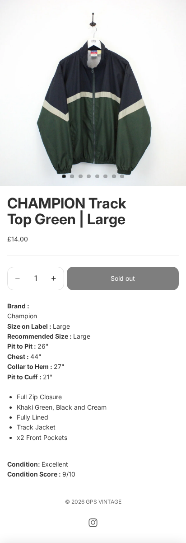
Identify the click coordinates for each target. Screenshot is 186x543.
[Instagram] (93, 522)
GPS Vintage (103, 501)
